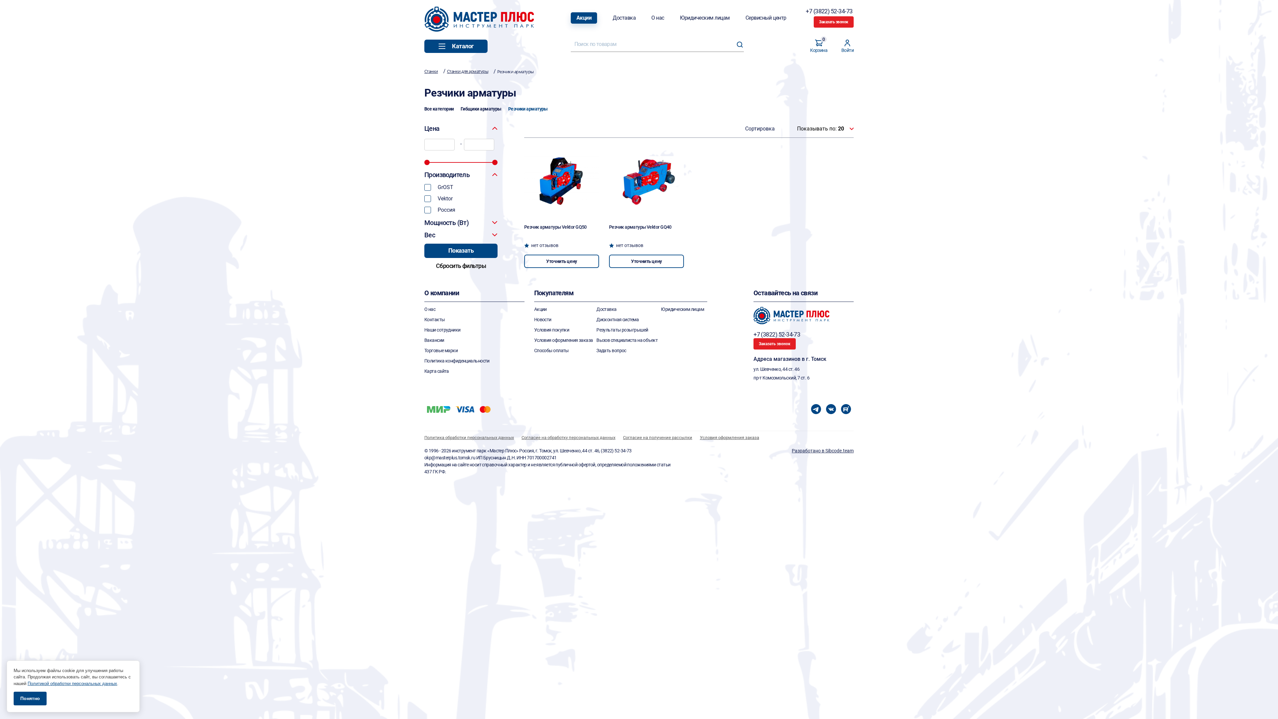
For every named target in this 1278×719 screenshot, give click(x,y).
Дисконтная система (617, 319)
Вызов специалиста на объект (627, 340)
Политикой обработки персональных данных (72, 683)
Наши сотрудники (442, 330)
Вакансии (434, 340)
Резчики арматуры (528, 109)
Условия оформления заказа (563, 340)
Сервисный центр (766, 18)
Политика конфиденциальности (457, 360)
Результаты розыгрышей (622, 330)
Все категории (439, 109)
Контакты (434, 319)
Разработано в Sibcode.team (823, 450)
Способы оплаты (551, 350)
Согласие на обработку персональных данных (568, 437)
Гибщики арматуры (481, 109)
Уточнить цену (561, 261)
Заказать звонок (833, 22)
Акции (584, 18)
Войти (847, 50)
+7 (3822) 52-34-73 (830, 11)
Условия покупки (551, 330)
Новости (542, 319)
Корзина (818, 46)
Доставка (624, 18)
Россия (446, 210)
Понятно (30, 698)
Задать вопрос (611, 350)
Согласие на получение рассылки (657, 437)
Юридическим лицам (705, 18)
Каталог (463, 46)
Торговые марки (441, 350)
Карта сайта (436, 371)
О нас (657, 18)
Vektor (445, 198)
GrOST (445, 187)
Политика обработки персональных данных (469, 437)
